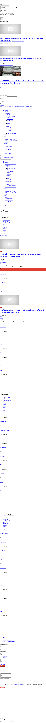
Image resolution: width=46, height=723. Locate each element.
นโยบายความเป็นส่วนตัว (7, 640)
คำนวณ (2, 98)
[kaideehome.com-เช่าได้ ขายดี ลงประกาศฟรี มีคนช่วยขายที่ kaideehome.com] (16, 106)
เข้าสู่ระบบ (5, 656)
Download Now (3, 651)
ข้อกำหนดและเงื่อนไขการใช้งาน (9, 641)
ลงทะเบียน (5, 657)
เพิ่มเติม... (2, 105)
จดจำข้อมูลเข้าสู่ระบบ (6, 662)
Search (13, 721)
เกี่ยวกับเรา (5, 638)
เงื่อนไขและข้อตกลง (18, 684)
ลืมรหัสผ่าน (2, 664)
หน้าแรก (4, 637)
